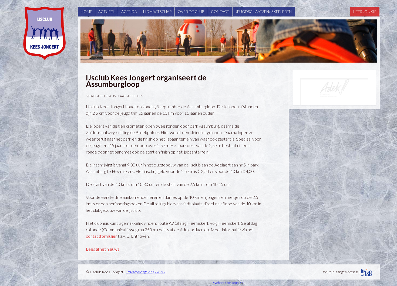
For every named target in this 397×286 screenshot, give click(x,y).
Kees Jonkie (364, 11)
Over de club (191, 11)
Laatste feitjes (130, 96)
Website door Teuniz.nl (228, 283)
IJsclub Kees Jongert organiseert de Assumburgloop (146, 80)
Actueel (106, 11)
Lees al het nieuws (102, 248)
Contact (220, 11)
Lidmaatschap (157, 11)
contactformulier (101, 236)
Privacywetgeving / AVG (145, 272)
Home (86, 11)
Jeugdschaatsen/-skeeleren (263, 11)
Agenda (129, 11)
